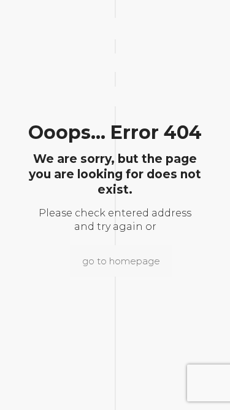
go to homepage (121, 261)
